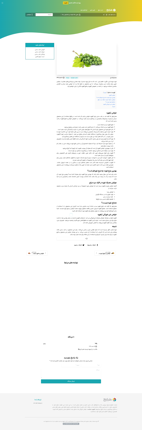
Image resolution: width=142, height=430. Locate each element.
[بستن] (2, 3)
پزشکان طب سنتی (40, 54)
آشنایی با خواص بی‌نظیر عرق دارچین (54, 307)
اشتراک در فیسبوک (91, 245)
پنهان (105, 92)
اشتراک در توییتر (78, 245)
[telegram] (103, 14)
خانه (84, 23)
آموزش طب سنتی (40, 50)
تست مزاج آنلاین (39, 57)
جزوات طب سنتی (40, 52)
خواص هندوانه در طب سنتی (104, 306)
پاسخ (44, 343)
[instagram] (106, 14)
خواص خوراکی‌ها (77, 23)
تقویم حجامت (91, 409)
